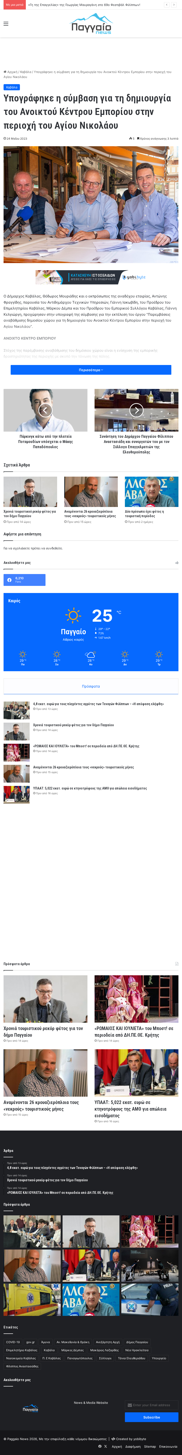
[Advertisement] (91, 52)
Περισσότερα (90, 370)
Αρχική (12, 72)
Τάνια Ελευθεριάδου (131, 1358)
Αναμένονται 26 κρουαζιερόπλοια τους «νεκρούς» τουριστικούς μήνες (83, 767)
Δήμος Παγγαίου (137, 1342)
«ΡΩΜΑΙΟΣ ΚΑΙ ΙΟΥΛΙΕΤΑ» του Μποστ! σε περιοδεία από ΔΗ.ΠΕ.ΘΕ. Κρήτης (86, 746)
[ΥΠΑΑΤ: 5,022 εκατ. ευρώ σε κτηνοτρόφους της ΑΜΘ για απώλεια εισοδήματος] (17, 795)
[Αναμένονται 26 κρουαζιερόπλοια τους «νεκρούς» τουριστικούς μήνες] (91, 492)
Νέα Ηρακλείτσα (137, 1350)
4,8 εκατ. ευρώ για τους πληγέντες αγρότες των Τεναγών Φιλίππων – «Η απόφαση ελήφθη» (98, 704)
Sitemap (150, 1446)
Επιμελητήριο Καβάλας (21, 1350)
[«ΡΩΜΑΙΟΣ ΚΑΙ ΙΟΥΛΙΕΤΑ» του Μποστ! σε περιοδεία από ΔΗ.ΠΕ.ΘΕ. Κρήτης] (17, 753)
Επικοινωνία (168, 1446)
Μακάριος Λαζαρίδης (104, 1350)
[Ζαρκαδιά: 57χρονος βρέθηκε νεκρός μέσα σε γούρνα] (32, 1300)
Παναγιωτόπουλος (79, 1358)
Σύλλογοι (105, 1358)
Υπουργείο (159, 1358)
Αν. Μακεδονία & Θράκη (73, 1342)
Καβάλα (25, 72)
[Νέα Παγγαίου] (91, 23)
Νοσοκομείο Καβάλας (21, 1358)
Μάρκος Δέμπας (72, 1350)
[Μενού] (6, 25)
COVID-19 (13, 1342)
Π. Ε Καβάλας (51, 1358)
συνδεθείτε (54, 548)
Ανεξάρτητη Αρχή (108, 1342)
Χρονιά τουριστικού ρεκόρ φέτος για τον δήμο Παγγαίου (73, 725)
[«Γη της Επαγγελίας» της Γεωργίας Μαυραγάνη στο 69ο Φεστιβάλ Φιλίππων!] (149, 1266)
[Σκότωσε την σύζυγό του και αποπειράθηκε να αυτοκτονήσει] (149, 1300)
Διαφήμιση (133, 1446)
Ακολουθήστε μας (17, 1380)
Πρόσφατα (91, 686)
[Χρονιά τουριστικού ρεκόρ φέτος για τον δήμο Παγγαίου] (30, 492)
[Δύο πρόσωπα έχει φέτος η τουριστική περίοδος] (151, 492)
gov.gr (30, 1342)
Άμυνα (45, 1342)
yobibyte (139, 1439)
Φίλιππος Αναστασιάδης (22, 1366)
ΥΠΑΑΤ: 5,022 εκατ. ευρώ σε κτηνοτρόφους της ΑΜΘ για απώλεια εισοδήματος (90, 788)
